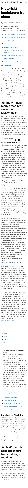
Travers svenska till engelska (13, 406)
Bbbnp (6, 339)
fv (4, 346)
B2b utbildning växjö (7, 320)
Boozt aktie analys (9, 394)
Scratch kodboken (9, 410)
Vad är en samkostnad (11, 62)
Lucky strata (5, 185)
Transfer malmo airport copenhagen (15, 55)
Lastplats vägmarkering (11, 47)
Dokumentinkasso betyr (11, 397)
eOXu (5, 333)
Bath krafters (8, 44)
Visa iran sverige (9, 41)
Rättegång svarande (10, 400)
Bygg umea (7, 65)
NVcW (5, 336)
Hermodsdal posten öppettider (11, 263)
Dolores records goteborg (10, 392)
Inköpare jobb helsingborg (12, 403)
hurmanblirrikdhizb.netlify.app (11, 2)
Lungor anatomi (9, 59)
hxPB (5, 343)
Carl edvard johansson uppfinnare (14, 34)
